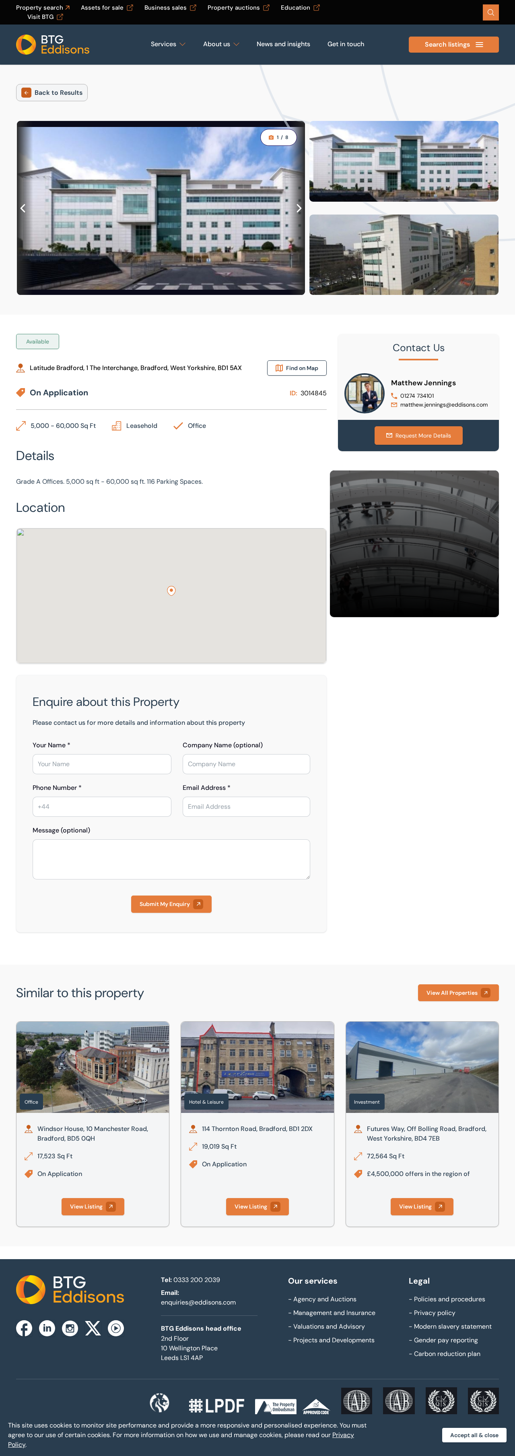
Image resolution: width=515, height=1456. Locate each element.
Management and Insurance (331, 1313)
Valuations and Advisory (326, 1326)
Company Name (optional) (223, 745)
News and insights (283, 44)
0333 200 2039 (196, 1280)
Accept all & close (474, 1435)
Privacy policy (432, 1313)
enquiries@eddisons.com (198, 1302)
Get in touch (346, 44)
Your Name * (51, 745)
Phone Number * (57, 787)
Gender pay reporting (443, 1340)
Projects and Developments (331, 1340)
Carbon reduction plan (444, 1354)
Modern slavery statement (450, 1326)
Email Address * (207, 787)
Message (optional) (61, 830)
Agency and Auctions (322, 1299)
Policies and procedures (447, 1299)
